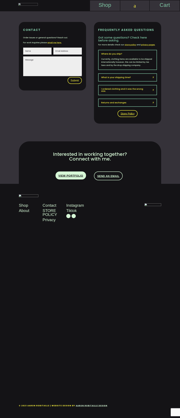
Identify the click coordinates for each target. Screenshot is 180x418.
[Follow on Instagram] (74, 216)
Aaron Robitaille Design (91, 405)
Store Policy (128, 113)
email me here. (54, 42)
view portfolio (70, 175)
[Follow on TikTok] (68, 216)
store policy (130, 44)
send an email (108, 176)
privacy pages (148, 44)
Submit (75, 80)
